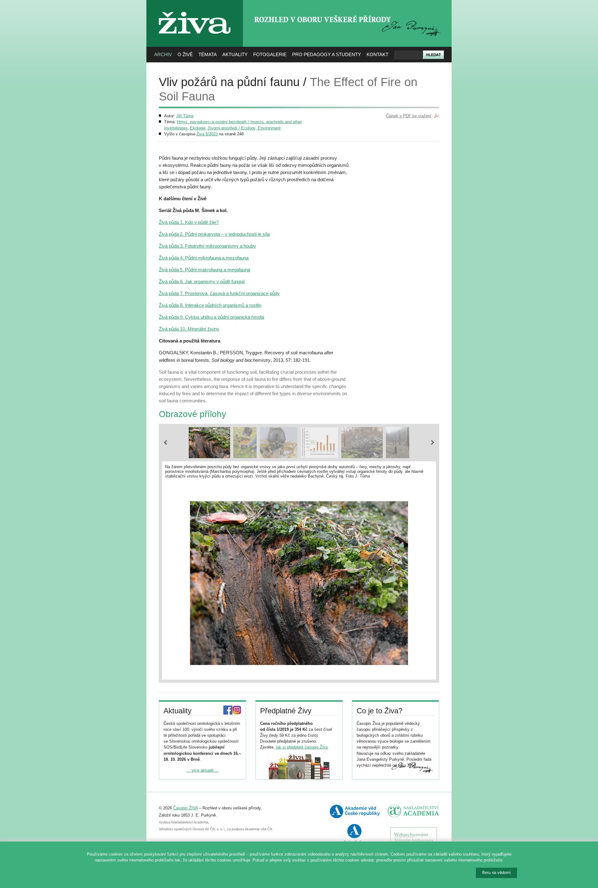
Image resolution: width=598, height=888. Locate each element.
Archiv (163, 54)
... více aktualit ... (203, 770)
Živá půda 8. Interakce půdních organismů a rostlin (210, 305)
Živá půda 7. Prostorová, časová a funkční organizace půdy (219, 293)
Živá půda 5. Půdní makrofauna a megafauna (204, 269)
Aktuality (235, 54)
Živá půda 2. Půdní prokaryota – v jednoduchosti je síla (214, 234)
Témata (207, 54)
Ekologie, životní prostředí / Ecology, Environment (235, 128)
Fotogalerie (270, 54)
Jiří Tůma (184, 116)
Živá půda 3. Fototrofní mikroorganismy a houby (207, 246)
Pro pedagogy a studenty (326, 54)
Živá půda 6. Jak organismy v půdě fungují (202, 281)
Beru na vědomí (496, 872)
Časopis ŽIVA (185, 808)
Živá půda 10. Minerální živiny (189, 329)
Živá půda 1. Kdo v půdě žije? (189, 222)
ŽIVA (195, 9)
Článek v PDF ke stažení (408, 116)
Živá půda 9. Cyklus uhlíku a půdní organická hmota (211, 317)
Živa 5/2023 (207, 134)
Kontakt (377, 54)
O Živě (185, 54)
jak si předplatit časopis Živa (302, 747)
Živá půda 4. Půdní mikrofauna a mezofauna (204, 257)
